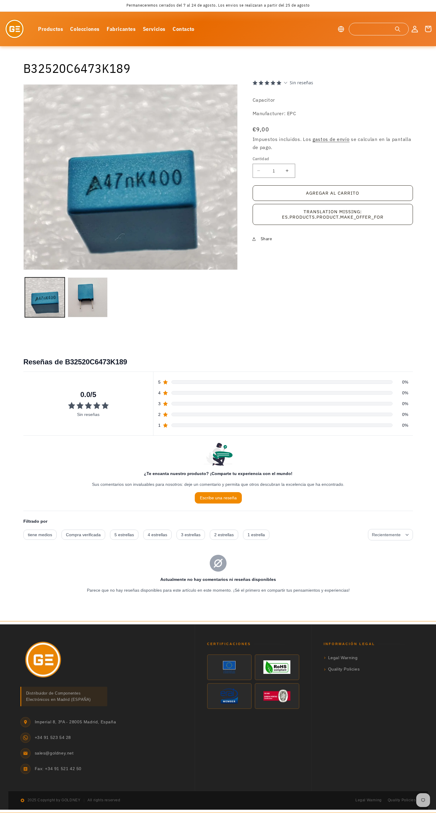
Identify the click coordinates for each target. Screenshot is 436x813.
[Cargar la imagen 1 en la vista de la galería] (45, 297)
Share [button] (266, 238)
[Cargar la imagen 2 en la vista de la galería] (88, 297)
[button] (378, 29)
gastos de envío (331, 139)
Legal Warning (343, 658)
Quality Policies (344, 669)
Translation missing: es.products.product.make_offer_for (333, 214)
